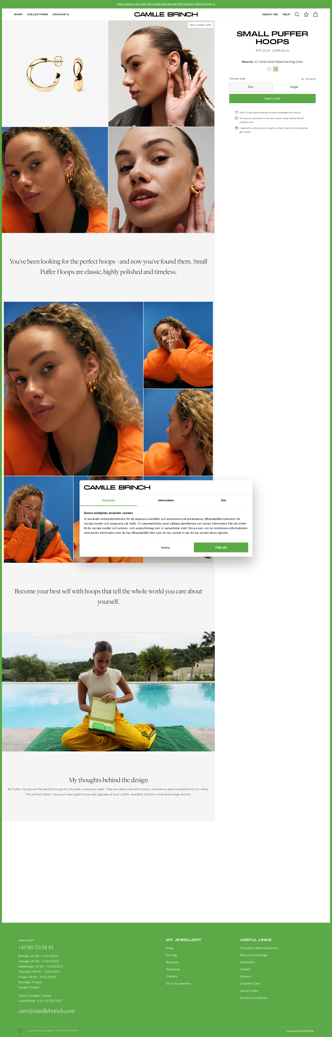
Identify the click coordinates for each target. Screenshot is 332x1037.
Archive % (60, 14)
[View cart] (315, 14)
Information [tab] (166, 500)
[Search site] (297, 14)
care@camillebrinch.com (46, 1010)
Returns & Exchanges (254, 955)
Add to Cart (272, 98)
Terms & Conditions (253, 998)
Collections (37, 14)
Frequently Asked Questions (259, 948)
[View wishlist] (306, 14)
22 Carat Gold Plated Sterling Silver (275, 69)
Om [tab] (223, 500)
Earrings (171, 955)
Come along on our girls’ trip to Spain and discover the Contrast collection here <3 (166, 4)
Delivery (245, 976)
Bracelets (172, 962)
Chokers (172, 976)
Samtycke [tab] (108, 500)
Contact (245, 969)
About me (270, 14)
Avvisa (165, 547)
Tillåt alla (221, 547)
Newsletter (247, 962)
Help (286, 14)
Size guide (310, 79)
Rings (169, 948)
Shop (18, 14)
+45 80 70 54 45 (35, 947)
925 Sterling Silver (269, 69)
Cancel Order (249, 991)
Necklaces (173, 969)
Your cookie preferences (300, 1031)
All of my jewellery (178, 983)
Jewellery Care (250, 983)
